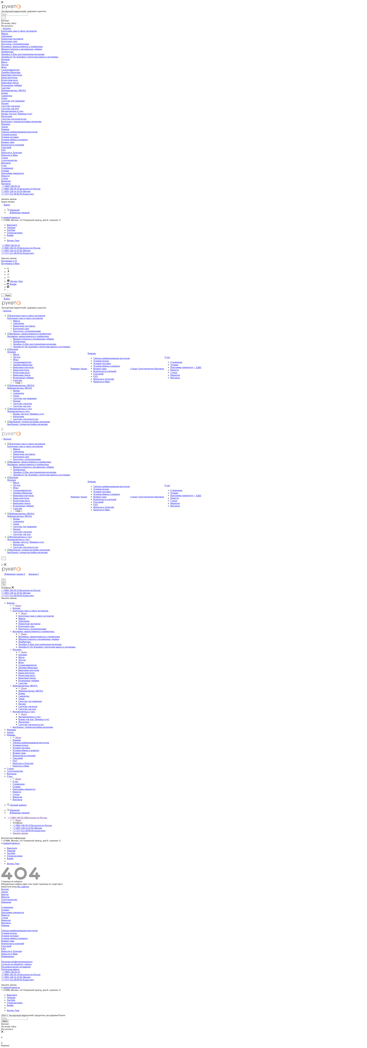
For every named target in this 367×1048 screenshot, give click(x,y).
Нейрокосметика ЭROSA (30, 691)
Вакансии (6, 920)
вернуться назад (9, 886)
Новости (5, 915)
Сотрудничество (9, 899)
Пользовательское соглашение (16, 967)
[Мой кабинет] (2, 562)
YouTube (11, 230)
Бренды (5, 894)
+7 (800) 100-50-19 (11, 186)
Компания (6, 902)
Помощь (17, 740)
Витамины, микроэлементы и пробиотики (39, 636)
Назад (18, 605)
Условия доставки (10, 935)
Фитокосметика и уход (29, 717)
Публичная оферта (10, 969)
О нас (15, 781)
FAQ (3, 948)
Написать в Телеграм (11, 951)
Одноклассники (15, 232)
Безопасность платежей (12, 943)
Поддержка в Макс (10, 263)
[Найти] (3, 17)
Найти (4, 1021)
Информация (7, 956)
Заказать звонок (20, 833)
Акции (4, 892)
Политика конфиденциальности (17, 961)
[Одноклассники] (8, 272)
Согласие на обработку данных (16, 964)
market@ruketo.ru (11, 217)
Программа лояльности (12, 912)
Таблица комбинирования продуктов (19, 930)
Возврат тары (7, 941)
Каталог (17, 608)
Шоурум (5, 897)
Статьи (4, 917)
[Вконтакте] (8, 268)
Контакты (6, 923)
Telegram (11, 227)
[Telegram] (8, 274)
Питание (22, 654)
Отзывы (5, 910)
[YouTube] (8, 278)
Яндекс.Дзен (13, 240)
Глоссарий (6, 946)
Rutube (10, 235)
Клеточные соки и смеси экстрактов (36, 616)
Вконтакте (12, 225)
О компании (7, 907)
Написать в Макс (9, 954)
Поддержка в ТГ (9, 261)
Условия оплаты (9, 933)
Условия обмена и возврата (14, 938)
